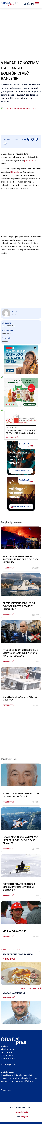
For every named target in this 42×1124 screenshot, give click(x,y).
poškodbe (28, 161)
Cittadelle (14, 172)
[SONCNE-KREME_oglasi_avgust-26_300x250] (21, 359)
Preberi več (6, 1090)
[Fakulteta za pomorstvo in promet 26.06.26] (21, 425)
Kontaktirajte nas (8, 1065)
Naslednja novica (30, 988)
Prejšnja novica (11, 950)
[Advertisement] (21, 33)
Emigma (24, 1117)
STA (14, 315)
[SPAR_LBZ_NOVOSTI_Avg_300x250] (21, 392)
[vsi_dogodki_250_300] (21, 494)
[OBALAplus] (12, 4)
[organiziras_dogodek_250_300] (21, 458)
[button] (28, 4)
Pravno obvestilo (21, 1112)
